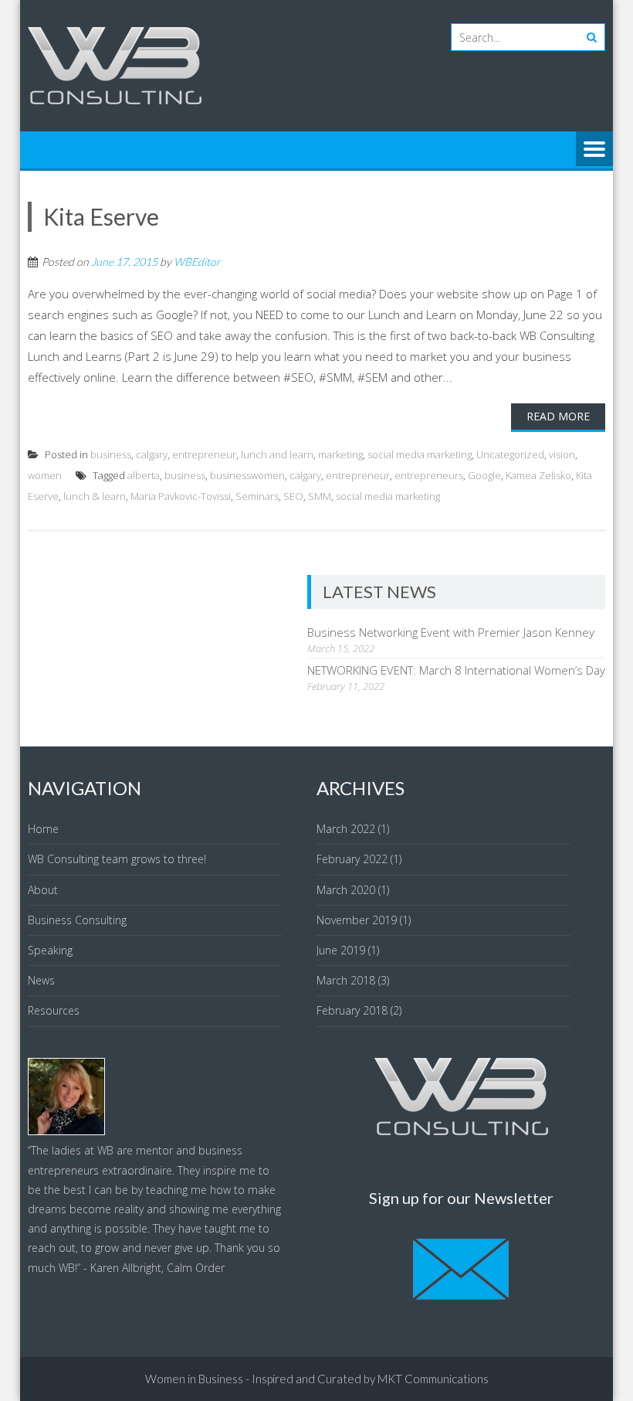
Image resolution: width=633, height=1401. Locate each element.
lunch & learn (94, 496)
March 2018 (345, 980)
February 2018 (352, 1010)
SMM (319, 496)
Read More (558, 416)
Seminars (257, 496)
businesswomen (247, 475)
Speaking (50, 950)
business (110, 454)
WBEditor (197, 261)
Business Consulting (77, 920)
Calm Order (196, 1267)
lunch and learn (277, 454)
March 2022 (345, 828)
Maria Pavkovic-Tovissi (180, 496)
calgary (152, 454)
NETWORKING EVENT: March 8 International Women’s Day (456, 670)
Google (484, 475)
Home (43, 828)
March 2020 (345, 889)
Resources (54, 1010)
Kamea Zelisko (538, 475)
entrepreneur (204, 454)
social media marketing (419, 454)
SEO (293, 496)
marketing (340, 454)
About (43, 889)
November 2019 (356, 920)
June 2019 (340, 950)
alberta (143, 475)
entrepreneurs (428, 475)
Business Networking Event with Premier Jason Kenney (450, 632)
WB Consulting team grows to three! (117, 859)
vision (562, 454)
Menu (594, 149)
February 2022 (352, 859)
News (41, 980)
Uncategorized (510, 454)
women (45, 475)
